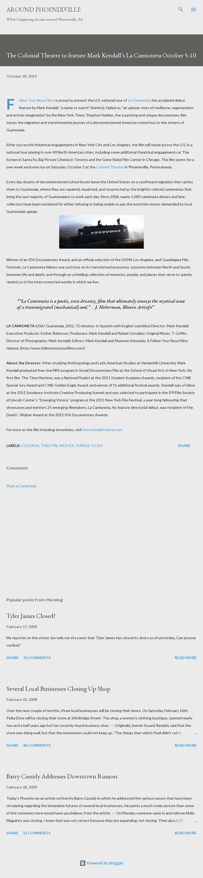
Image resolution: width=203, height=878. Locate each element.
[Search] (181, 9)
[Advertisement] (101, 543)
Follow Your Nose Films (36, 100)
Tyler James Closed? (31, 616)
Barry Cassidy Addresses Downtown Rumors (62, 776)
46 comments (36, 745)
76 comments (36, 657)
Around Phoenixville (43, 9)
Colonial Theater (110, 167)
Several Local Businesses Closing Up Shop (58, 688)
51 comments (36, 833)
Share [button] (184, 445)
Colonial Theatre (39, 445)
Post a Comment (21, 485)
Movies (66, 445)
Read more (186, 657)
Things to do (89, 445)
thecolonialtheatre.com (102, 429)
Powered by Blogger (104, 863)
